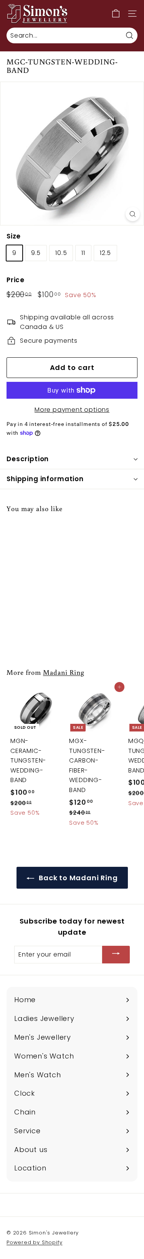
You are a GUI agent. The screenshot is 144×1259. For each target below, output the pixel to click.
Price (16, 279)
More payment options (72, 409)
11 (83, 252)
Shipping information (45, 478)
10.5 (61, 252)
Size (14, 236)
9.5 (36, 252)
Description (28, 458)
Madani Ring (63, 672)
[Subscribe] (116, 955)
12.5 (105, 252)
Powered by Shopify (34, 1242)
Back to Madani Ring (77, 878)
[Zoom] (133, 214)
